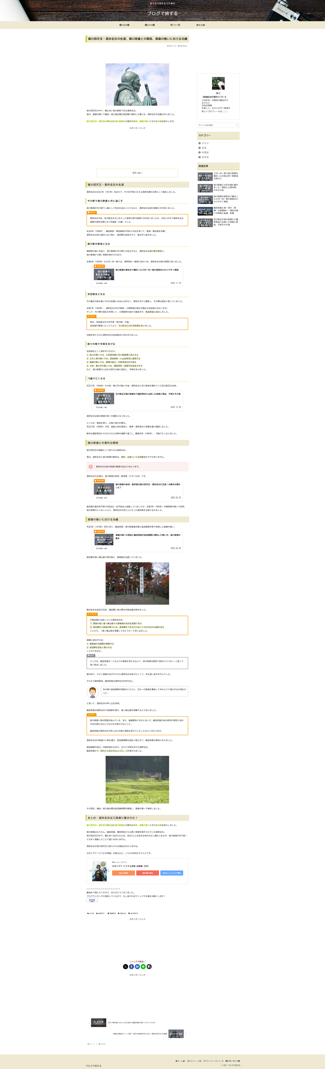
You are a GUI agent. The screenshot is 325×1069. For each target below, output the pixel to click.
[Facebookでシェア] (131, 966)
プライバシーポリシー (213, 1061)
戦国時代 (101, 913)
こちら (225, 111)
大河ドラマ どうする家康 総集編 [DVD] (130, 866)
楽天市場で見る (147, 873)
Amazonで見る (123, 873)
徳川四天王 (134, 913)
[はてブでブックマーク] (137, 966)
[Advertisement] (137, 54)
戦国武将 (113, 913)
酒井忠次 (123, 913)
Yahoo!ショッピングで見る (172, 873)
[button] (149, 966)
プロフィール (194, 1061)
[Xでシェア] (125, 966)
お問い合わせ (232, 1061)
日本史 (92, 913)
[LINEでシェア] (143, 966)
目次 (135, 173)
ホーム (180, 1061)
